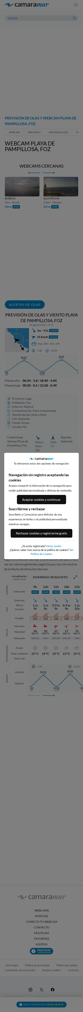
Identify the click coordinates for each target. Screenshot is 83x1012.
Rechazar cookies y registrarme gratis (41, 533)
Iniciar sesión (53, 546)
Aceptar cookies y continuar (41, 499)
